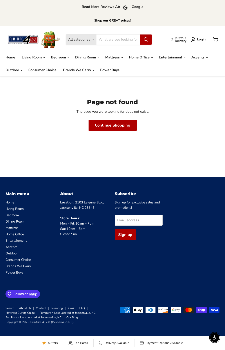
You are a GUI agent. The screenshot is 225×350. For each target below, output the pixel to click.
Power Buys (110, 70)
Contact (41, 308)
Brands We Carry (77, 70)
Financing (57, 308)
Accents (198, 57)
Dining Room (86, 57)
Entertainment (171, 57)
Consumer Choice (42, 70)
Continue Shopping (112, 125)
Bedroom (59, 57)
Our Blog (72, 317)
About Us (25, 308)
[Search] (146, 39)
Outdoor (12, 70)
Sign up (125, 234)
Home (10, 57)
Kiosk (71, 308)
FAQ (82, 308)
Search (9, 308)
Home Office (140, 57)
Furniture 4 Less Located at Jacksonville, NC (68, 313)
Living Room (32, 57)
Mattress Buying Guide (20, 313)
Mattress (113, 57)
